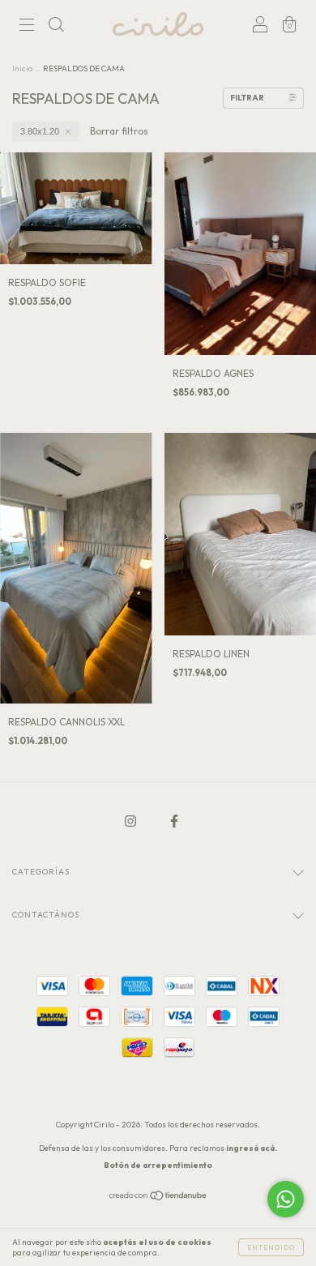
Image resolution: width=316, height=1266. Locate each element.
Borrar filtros (119, 131)
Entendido (271, 1247)
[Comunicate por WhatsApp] (285, 1199)
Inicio (22, 68)
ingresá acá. (251, 1148)
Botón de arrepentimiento (158, 1165)
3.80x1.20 (39, 131)
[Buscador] (56, 26)
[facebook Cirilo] (174, 821)
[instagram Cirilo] (131, 821)
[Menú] (27, 26)
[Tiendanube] (158, 1197)
